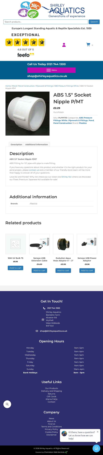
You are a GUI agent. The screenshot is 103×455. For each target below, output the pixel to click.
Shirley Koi (66, 177)
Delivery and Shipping (51, 391)
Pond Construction (26, 86)
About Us (51, 421)
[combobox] (45, 22)
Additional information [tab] (36, 144)
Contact (51, 402)
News (51, 418)
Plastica (83, 123)
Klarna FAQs (51, 399)
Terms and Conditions (51, 426)
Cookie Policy (51, 432)
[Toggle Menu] (51, 70)
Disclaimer (51, 435)
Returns (51, 394)
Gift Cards (51, 396)
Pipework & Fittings (44, 86)
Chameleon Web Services (54, 452)
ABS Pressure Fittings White (66, 86)
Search (94, 21)
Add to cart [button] (15, 268)
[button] (7, 404)
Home (8, 86)
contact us (33, 170)
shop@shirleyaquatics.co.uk (47, 76)
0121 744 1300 (56, 64)
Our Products (51, 388)
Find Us (51, 424)
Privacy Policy (51, 429)
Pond (14, 86)
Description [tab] (16, 144)
